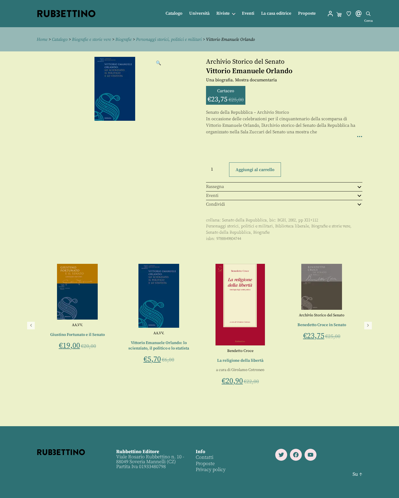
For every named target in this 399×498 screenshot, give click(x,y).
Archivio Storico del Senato (245, 62)
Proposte (307, 13)
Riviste (223, 13)
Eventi (248, 13)
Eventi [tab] (212, 195)
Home (42, 39)
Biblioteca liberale (292, 226)
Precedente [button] (31, 325)
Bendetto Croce (240, 350)
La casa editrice (276, 13)
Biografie (123, 39)
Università (199, 13)
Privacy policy (211, 469)
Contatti (204, 457)
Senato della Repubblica (244, 220)
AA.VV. (77, 325)
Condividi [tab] (215, 204)
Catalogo (174, 13)
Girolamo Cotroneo (247, 369)
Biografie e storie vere (91, 39)
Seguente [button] (368, 325)
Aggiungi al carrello (255, 169)
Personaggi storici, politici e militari (169, 39)
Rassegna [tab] (215, 186)
